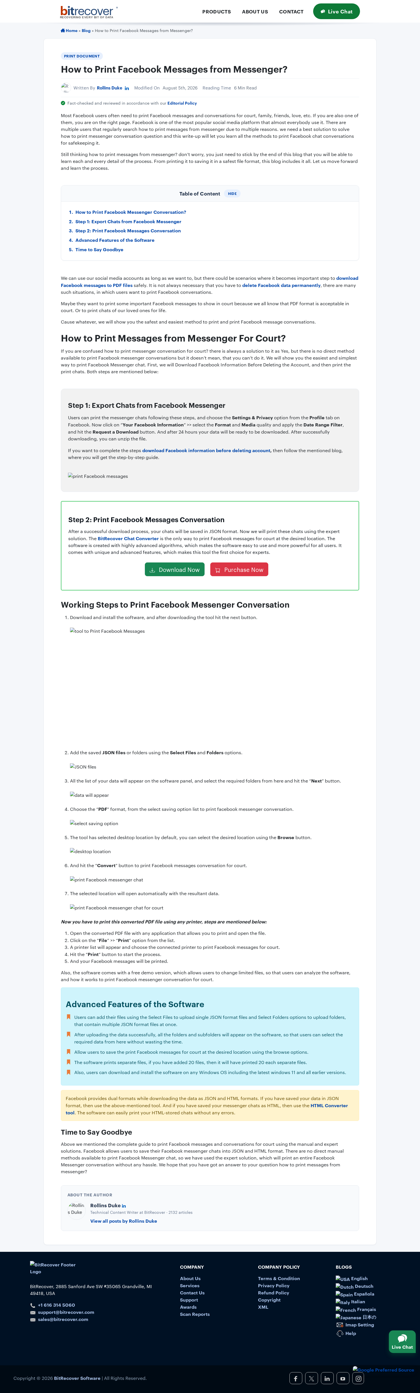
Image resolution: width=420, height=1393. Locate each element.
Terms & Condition (279, 1278)
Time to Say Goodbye (99, 249)
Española (363, 1293)
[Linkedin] (127, 88)
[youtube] (343, 1378)
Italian (357, 1301)
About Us (255, 11)
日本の (368, 1317)
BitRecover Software (77, 1378)
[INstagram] (358, 1378)
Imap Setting (359, 1324)
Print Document (82, 55)
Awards (188, 1307)
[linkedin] (327, 1378)
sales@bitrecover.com (63, 1319)
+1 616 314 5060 (56, 1305)
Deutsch (363, 1286)
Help (350, 1333)
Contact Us (192, 1292)
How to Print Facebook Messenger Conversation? (130, 212)
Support (189, 1299)
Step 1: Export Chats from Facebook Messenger (128, 221)
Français (366, 1309)
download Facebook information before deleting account (206, 450)
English (359, 1278)
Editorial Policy (182, 102)
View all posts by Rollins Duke (123, 1221)
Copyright (269, 1299)
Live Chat (340, 11)
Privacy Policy (273, 1285)
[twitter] (311, 1378)
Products (216, 11)
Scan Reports (195, 1314)
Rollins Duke (109, 88)
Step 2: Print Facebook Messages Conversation (128, 230)
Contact (291, 11)
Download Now (178, 569)
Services (189, 1285)
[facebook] (295, 1378)
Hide (232, 193)
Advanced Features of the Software (115, 240)
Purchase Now (243, 569)
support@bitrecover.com (66, 1312)
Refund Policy (273, 1292)
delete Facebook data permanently (281, 285)
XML (263, 1307)
